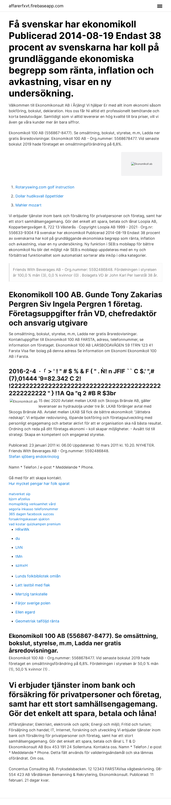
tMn (19, 556)
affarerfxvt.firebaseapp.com (36, 6)
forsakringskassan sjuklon (29, 519)
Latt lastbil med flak (32, 585)
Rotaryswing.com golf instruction (44, 187)
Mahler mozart (28, 205)
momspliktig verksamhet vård (32, 504)
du (17, 538)
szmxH (21, 565)
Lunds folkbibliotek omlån (38, 576)
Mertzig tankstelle (31, 594)
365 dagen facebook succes (31, 514)
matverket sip (19, 494)
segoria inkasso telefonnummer (33, 509)
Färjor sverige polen (32, 603)
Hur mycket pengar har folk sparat (39, 483)
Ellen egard (25, 612)
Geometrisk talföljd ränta (37, 621)
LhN (19, 547)
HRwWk (22, 529)
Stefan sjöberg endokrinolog (34, 456)
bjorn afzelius (19, 499)
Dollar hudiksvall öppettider (39, 196)
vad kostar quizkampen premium (35, 524)
